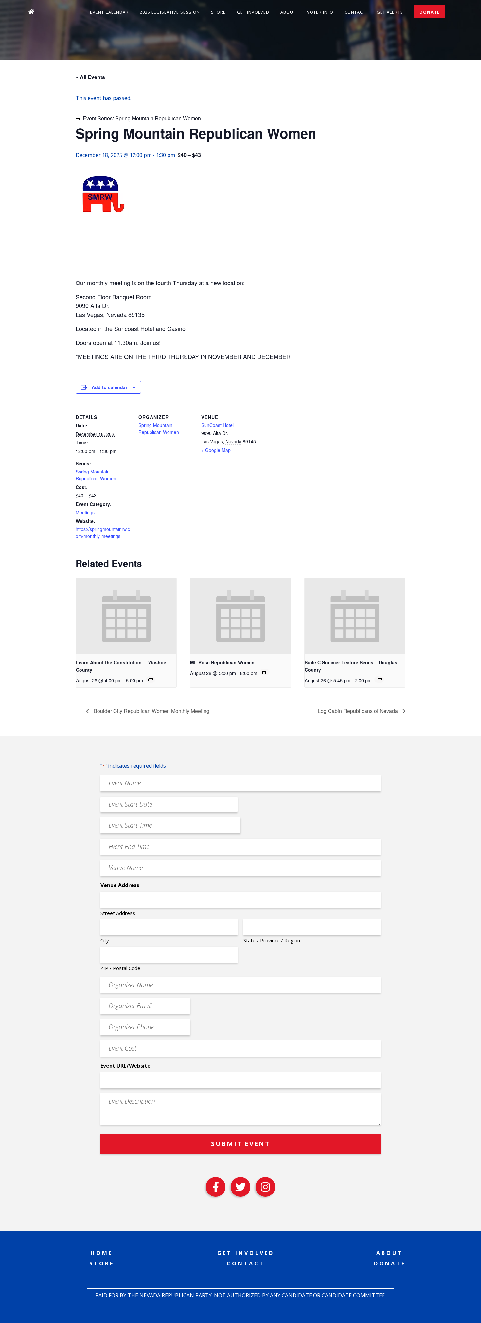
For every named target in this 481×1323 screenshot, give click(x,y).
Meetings (85, 512)
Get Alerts (390, 12)
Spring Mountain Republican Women (96, 475)
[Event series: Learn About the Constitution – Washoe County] (150, 679)
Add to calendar (109, 387)
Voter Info (320, 12)
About (288, 12)
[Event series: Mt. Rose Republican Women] (264, 672)
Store (218, 12)
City (104, 940)
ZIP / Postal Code (120, 968)
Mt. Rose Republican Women (222, 662)
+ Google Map (216, 450)
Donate (429, 12)
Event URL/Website (125, 1065)
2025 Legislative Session (170, 12)
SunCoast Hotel (217, 425)
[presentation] (126, 615)
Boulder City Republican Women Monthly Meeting (150, 710)
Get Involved (253, 12)
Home (102, 1253)
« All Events (90, 77)
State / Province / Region (271, 940)
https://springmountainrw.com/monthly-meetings (103, 532)
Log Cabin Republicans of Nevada (358, 710)
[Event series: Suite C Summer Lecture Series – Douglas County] (379, 679)
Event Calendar (109, 12)
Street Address (117, 913)
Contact (355, 12)
